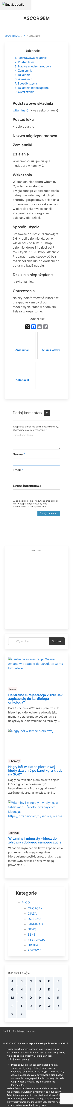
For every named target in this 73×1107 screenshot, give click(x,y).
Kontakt (7, 1031)
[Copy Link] (45, 326)
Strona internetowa (27, 486)
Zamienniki (24, 70)
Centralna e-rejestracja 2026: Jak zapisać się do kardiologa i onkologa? (35, 698)
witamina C (21, 110)
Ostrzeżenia (24, 92)
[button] (68, 5)
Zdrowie (14, 832)
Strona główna (12, 35)
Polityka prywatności (24, 1031)
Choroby (14, 761)
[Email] (39, 326)
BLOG (26, 902)
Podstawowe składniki (31, 58)
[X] (28, 326)
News (12, 689)
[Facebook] (33, 326)
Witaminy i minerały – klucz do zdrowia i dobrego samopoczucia (34, 840)
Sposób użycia (26, 83)
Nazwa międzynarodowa (33, 66)
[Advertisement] (36, 588)
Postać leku (24, 62)
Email (18, 470)
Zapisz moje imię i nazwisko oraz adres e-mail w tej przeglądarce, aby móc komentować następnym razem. (36, 503)
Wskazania (23, 79)
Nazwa (19, 454)
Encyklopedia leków (46, 1043)
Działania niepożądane (32, 88)
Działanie (23, 75)
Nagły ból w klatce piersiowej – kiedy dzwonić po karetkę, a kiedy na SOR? (35, 770)
